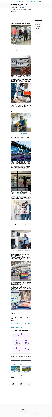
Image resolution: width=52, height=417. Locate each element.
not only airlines (17, 281)
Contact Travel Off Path (34, 413)
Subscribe (21, 360)
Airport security (15, 364)
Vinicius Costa (23, 7)
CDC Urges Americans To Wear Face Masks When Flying (18, 327)
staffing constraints (15, 289)
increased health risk (28, 76)
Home (32, 406)
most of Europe (25, 133)
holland (21, 364)
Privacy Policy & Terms (23, 406)
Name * (13, 383)
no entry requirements (25, 256)
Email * (21, 383)
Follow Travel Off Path (38, 31)
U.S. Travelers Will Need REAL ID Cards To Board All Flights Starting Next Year (20, 323)
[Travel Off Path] (13, 1)
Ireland (23, 364)
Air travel (12, 364)
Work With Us (33, 412)
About (32, 409)
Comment (12, 377)
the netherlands (26, 364)
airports (18, 364)
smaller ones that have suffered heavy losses (18, 193)
